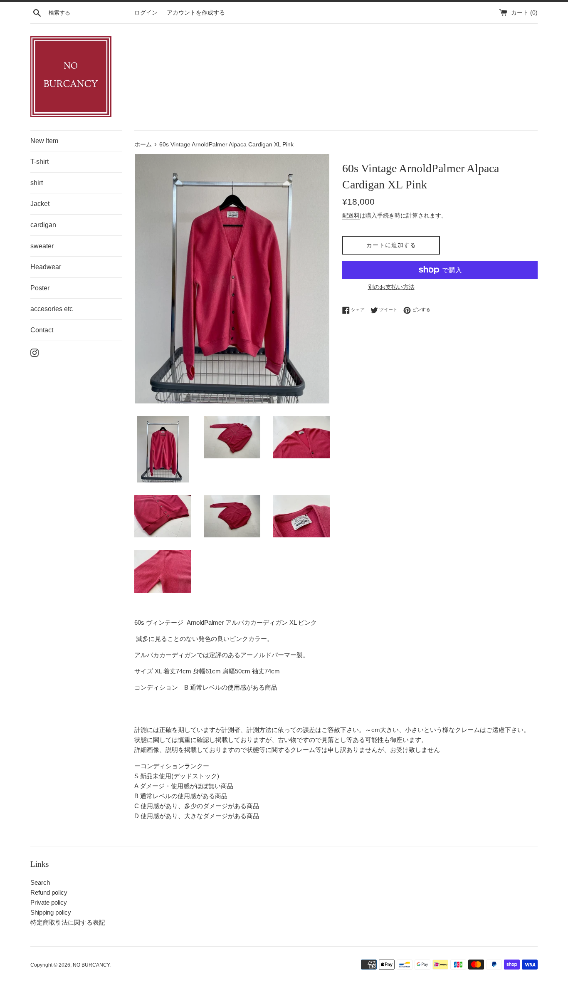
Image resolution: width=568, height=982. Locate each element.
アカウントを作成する (196, 13)
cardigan (43, 224)
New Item (44, 140)
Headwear (45, 266)
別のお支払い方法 (391, 287)
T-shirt (39, 161)
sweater (42, 246)
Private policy (48, 902)
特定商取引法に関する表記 (67, 922)
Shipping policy (50, 912)
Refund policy (48, 892)
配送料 (351, 215)
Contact (41, 330)
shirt (36, 182)
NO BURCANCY (91, 965)
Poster (39, 288)
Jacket (39, 203)
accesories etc (51, 308)
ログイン (146, 13)
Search (40, 882)
